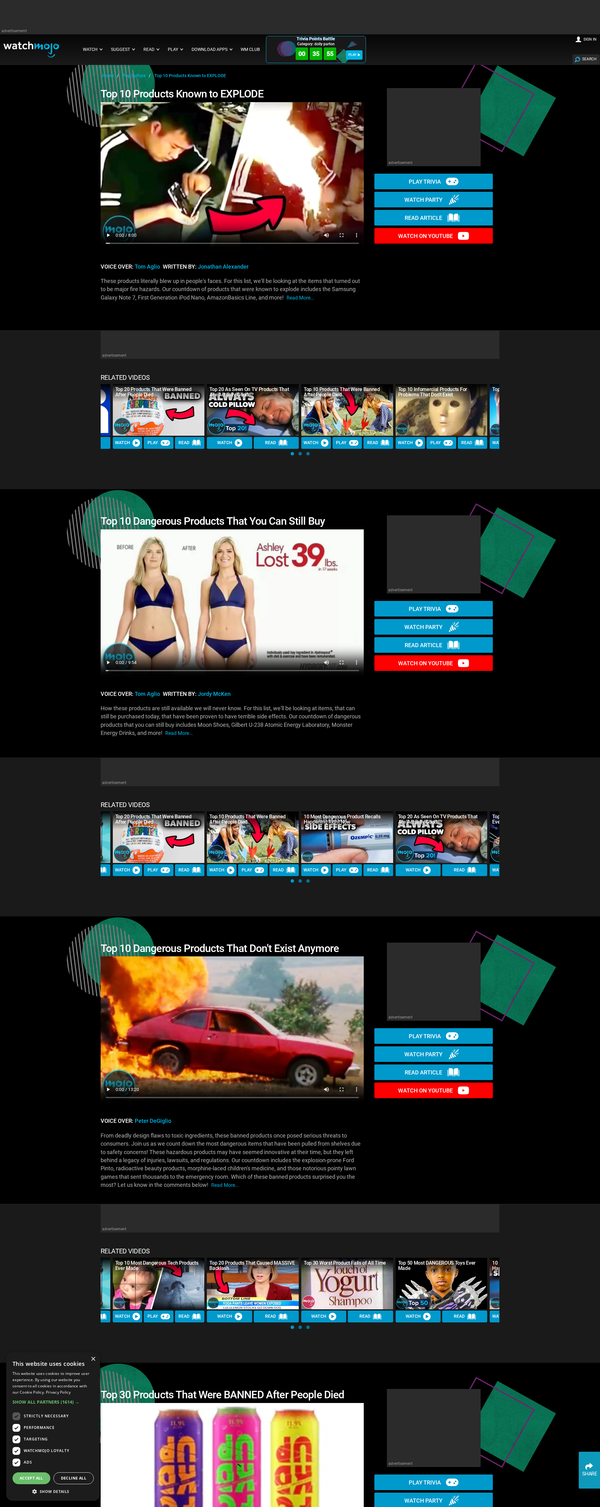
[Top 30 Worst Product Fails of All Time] (347, 1283)
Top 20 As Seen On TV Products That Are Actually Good (249, 392)
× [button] (93, 1359)
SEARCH (589, 59)
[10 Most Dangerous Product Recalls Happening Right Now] (347, 837)
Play (153, 442)
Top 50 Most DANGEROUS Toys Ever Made (437, 1265)
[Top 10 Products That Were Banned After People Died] (347, 410)
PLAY (352, 55)
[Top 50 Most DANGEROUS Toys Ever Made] (442, 1283)
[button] (292, 453)
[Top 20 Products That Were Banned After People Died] (159, 410)
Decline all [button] (73, 1478)
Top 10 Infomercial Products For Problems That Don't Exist (432, 392)
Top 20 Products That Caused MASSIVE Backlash (252, 1265)
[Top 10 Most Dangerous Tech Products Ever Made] (159, 1283)
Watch (122, 442)
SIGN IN (590, 39)
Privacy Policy (58, 1392)
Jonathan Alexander (223, 267)
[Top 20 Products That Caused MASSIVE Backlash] (253, 1283)
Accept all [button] (31, 1478)
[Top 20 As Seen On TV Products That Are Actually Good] (253, 410)
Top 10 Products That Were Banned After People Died (342, 392)
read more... (300, 298)
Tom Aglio (147, 267)
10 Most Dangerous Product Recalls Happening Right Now (342, 819)
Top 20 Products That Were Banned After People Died (153, 392)
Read (183, 442)
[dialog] (53, 1426)
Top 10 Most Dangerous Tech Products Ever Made (156, 1265)
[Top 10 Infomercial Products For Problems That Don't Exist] (442, 410)
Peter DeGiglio (153, 1121)
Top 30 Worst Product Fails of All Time (345, 1263)
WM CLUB (250, 49)
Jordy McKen (214, 694)
